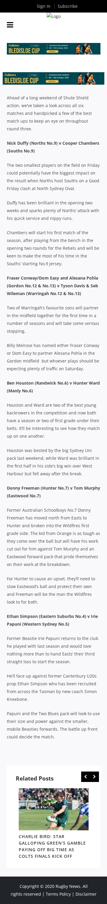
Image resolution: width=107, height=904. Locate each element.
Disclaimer (86, 894)
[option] (54, 824)
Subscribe (68, 6)
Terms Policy (58, 894)
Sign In (44, 6)
